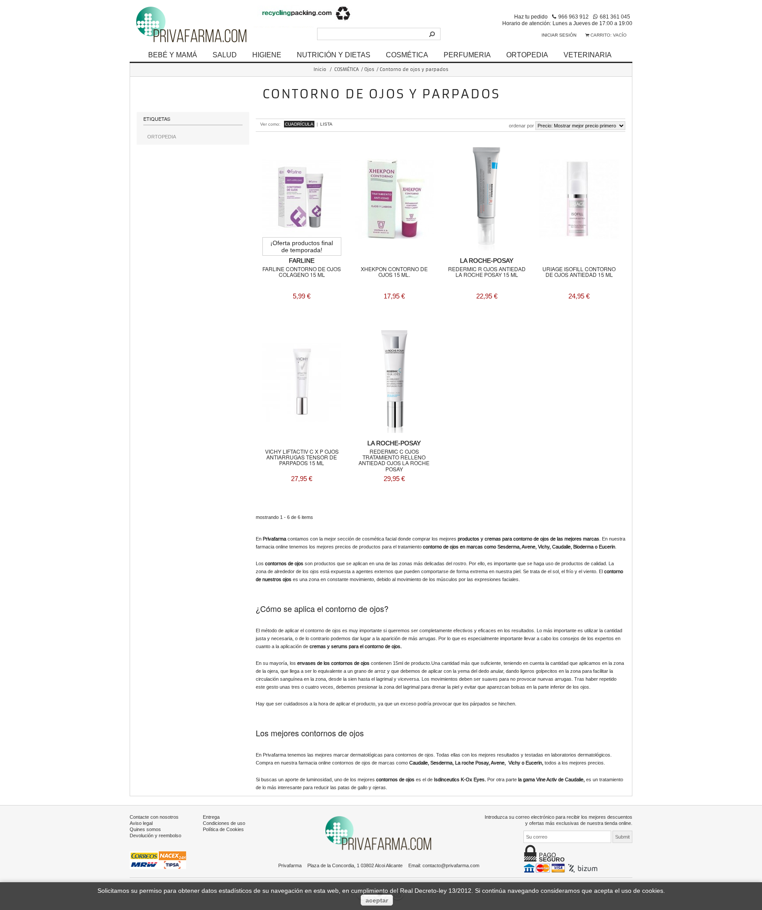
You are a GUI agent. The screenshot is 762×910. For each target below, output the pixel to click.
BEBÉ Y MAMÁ (172, 54)
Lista (326, 124)
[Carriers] (158, 860)
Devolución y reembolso (155, 835)
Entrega (211, 817)
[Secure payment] (561, 868)
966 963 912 (573, 16)
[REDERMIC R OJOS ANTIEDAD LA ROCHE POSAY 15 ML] (487, 198)
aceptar (377, 900)
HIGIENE (266, 54)
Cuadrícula (299, 124)
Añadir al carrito (302, 320)
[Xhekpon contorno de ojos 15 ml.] (394, 198)
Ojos (369, 69)
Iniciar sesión (559, 35)
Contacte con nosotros (154, 817)
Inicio (320, 69)
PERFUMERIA (467, 54)
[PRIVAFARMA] (191, 24)
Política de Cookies (223, 829)
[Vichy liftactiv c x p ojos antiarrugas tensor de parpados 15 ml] (302, 381)
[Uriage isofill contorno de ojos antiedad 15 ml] (579, 198)
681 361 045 (615, 16)
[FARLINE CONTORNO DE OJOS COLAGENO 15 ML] (302, 198)
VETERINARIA (588, 54)
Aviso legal (141, 823)
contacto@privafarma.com (450, 865)
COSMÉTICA (407, 54)
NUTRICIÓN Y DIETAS (333, 54)
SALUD (225, 54)
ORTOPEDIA (527, 54)
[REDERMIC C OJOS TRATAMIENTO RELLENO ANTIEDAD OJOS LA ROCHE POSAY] (394, 381)
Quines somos (145, 829)
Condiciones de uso (224, 823)
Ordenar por (521, 126)
